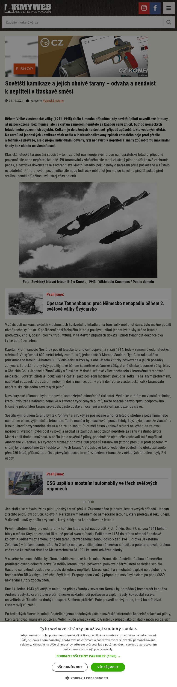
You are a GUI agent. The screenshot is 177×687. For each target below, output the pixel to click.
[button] (88, 656)
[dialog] (88, 654)
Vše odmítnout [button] (69, 667)
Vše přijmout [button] (107, 667)
